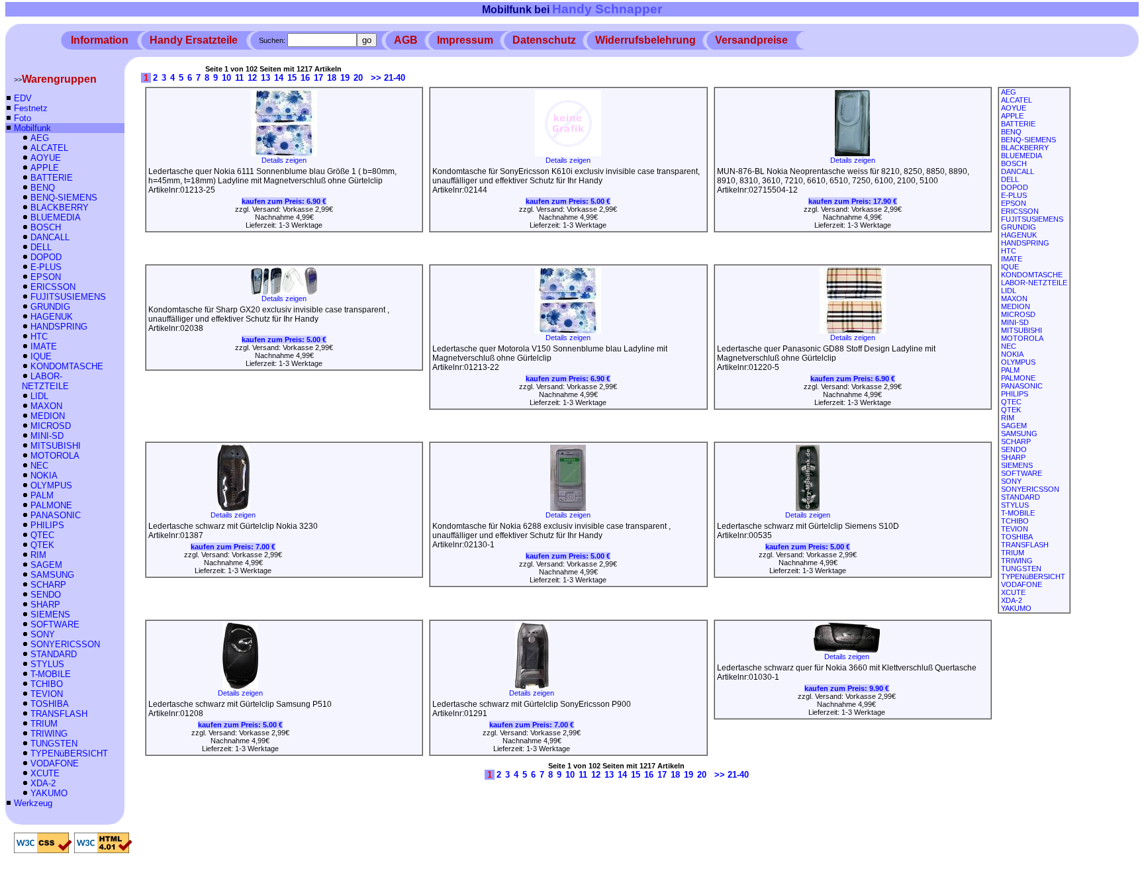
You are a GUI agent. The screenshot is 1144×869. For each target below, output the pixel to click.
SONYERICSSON (65, 644)
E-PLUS (46, 267)
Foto (22, 118)
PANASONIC (55, 515)
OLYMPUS (51, 485)
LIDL (39, 396)
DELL (41, 247)
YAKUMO (49, 793)
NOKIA (44, 475)
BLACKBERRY (59, 207)
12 (252, 78)
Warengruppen (59, 79)
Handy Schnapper (607, 9)
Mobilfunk (32, 128)
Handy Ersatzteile (194, 40)
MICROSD (50, 426)
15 (292, 78)
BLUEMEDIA (55, 217)
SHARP (45, 605)
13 (265, 78)
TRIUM (44, 724)
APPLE (44, 168)
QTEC (42, 535)
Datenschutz (544, 40)
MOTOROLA (54, 456)
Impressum (465, 40)
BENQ (42, 188)
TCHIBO (46, 684)
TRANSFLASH (58, 714)
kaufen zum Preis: (284, 201)
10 (226, 78)
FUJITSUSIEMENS (68, 297)
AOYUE (45, 158)
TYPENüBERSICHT (69, 753)
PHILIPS (47, 525)
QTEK (42, 545)
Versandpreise (751, 40)
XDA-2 (43, 783)
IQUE (41, 356)
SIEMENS (50, 614)
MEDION (47, 416)
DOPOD (46, 257)
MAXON (46, 406)
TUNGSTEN (53, 744)
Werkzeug (33, 803)
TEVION (46, 694)
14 (278, 78)
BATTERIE (51, 178)
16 (305, 78)
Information (99, 40)
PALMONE (51, 505)
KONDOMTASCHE (66, 366)
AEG (39, 138)
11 (239, 78)
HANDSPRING (58, 327)
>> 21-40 (388, 78)
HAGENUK (51, 317)
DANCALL (50, 237)
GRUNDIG (50, 307)
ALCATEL (49, 148)
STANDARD (53, 654)
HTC (39, 337)
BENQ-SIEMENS (63, 198)
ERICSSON (52, 287)
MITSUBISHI (55, 446)
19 (345, 78)
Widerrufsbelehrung (645, 40)
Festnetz (31, 108)
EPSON (45, 277)
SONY (42, 634)
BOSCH (45, 227)
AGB (406, 40)
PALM (42, 495)
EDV (23, 98)
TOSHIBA (49, 704)
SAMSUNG (52, 575)
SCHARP (48, 585)
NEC (39, 466)
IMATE (43, 346)
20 (358, 78)
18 (331, 78)
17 (318, 78)
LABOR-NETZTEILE (45, 381)
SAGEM (46, 565)
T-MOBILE (50, 674)
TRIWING (49, 734)
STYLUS (47, 664)
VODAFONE (54, 763)
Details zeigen (284, 160)
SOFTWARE (54, 624)
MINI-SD (47, 436)
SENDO (45, 595)
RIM (38, 555)
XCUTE (45, 773)
